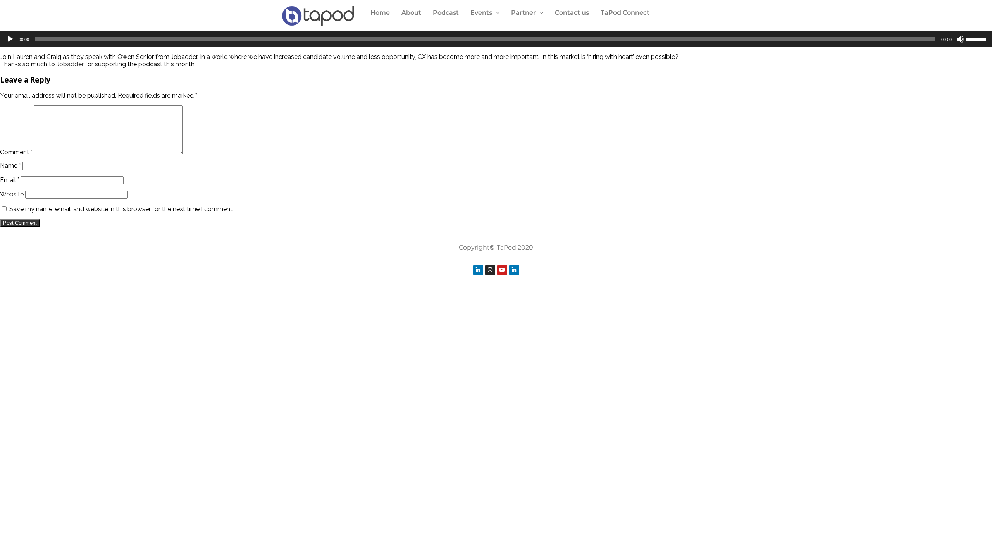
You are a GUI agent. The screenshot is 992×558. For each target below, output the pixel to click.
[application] (496, 39)
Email (9, 180)
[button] (485, 13)
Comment (16, 152)
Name (10, 165)
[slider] (977, 38)
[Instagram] (490, 270)
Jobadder (70, 64)
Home (380, 12)
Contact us (572, 12)
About (411, 12)
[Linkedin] (478, 270)
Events (481, 12)
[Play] (10, 39)
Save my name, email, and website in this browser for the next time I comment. (121, 209)
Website (12, 194)
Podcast (446, 12)
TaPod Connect (625, 12)
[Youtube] (502, 270)
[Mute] (960, 39)
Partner (523, 12)
